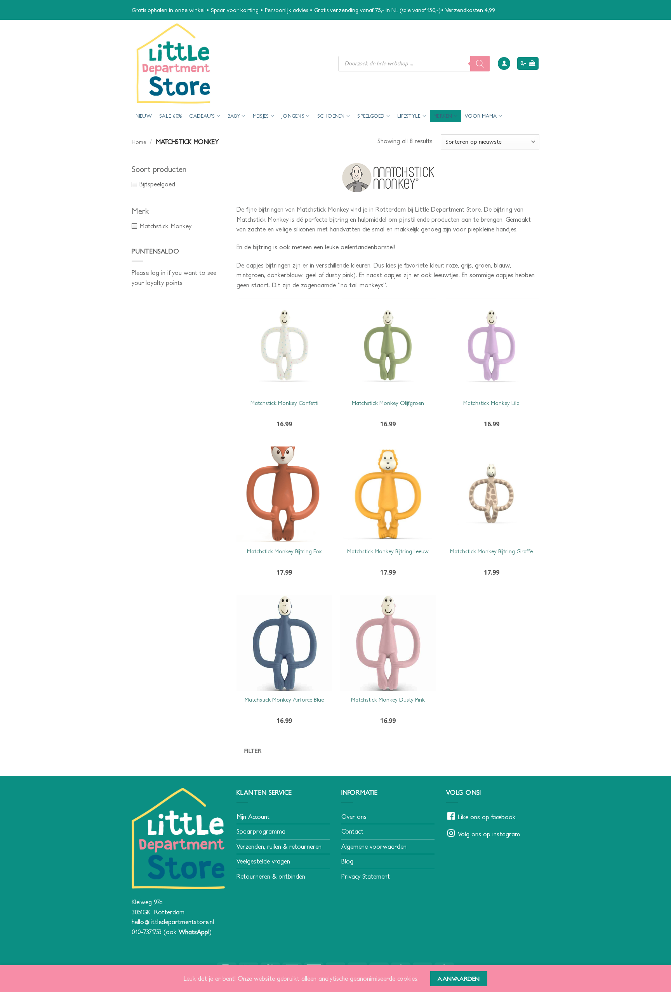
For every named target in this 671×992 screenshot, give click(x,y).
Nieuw (144, 116)
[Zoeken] (480, 63)
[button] (504, 63)
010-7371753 (147, 931)
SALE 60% (170, 116)
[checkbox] (178, 184)
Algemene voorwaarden (374, 846)
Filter (253, 750)
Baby (234, 116)
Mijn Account (252, 816)
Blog (347, 861)
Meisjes (261, 116)
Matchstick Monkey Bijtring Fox (284, 551)
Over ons (354, 816)
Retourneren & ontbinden (270, 876)
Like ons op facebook (487, 816)
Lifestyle (409, 116)
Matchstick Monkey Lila (491, 403)
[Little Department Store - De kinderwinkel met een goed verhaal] (229, 63)
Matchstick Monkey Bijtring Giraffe (491, 551)
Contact (352, 831)
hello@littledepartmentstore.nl (173, 921)
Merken (442, 116)
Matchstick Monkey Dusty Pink (388, 700)
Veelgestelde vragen (263, 861)
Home (139, 142)
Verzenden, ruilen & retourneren (279, 846)
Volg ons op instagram (489, 833)
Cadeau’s (202, 116)
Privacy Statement (365, 876)
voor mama (481, 116)
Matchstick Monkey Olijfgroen (388, 403)
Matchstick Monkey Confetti (284, 403)
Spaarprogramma (260, 831)
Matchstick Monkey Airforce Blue (284, 700)
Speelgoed (370, 116)
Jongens (293, 116)
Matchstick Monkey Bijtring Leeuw (388, 551)
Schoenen (331, 116)
